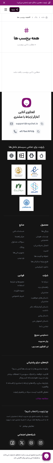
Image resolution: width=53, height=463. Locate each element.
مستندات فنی (18, 231)
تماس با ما (43, 326)
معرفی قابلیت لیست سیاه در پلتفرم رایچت (30, 392)
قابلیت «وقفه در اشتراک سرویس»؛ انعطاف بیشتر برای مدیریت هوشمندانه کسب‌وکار (28, 376)
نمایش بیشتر (28, 426)
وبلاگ (22, 247)
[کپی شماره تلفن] (38, 131)
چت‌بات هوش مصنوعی (42, 238)
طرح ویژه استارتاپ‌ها (39, 261)
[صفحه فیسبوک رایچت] (12, 442)
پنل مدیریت (43, 341)
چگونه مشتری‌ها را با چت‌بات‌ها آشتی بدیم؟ (30, 369)
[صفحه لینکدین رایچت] (31, 442)
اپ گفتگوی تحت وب (40, 346)
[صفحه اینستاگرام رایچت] (40, 442)
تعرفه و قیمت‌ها (41, 256)
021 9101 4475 (27, 131)
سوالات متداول (17, 242)
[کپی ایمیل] (42, 123)
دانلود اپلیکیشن (41, 267)
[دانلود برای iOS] (41, 155)
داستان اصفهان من (40, 321)
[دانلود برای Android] (31, 155)
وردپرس (21, 258)
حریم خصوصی (18, 296)
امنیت (45, 251)
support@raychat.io (27, 124)
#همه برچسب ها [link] (23, 17)
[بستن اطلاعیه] (4, 2)
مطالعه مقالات (42, 398)
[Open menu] (5, 9)
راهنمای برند (43, 287)
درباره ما (45, 282)
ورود (13, 9)
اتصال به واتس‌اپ (40, 245)
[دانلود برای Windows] (21, 155)
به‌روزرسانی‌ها (18, 252)
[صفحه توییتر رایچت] (21, 442)
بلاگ (36, 17)
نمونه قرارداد (19, 290)
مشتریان (44, 292)
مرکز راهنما (19, 236)
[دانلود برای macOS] (11, 155)
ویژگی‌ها (44, 231)
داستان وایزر (43, 315)
